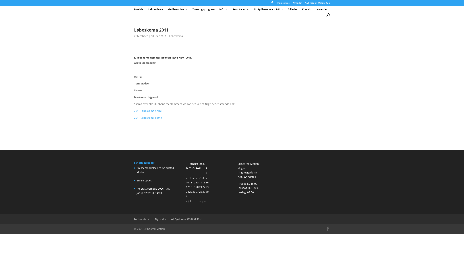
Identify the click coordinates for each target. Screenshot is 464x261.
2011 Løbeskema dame (148, 117)
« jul (188, 201)
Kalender (322, 9)
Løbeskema (176, 36)
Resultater (239, 9)
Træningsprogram (203, 9)
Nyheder (297, 3)
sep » (202, 201)
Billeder (292, 9)
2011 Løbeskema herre (148, 111)
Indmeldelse (283, 3)
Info (221, 9)
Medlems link (176, 9)
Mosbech (142, 36)
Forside (138, 9)
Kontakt (307, 9)
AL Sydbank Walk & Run (317, 3)
